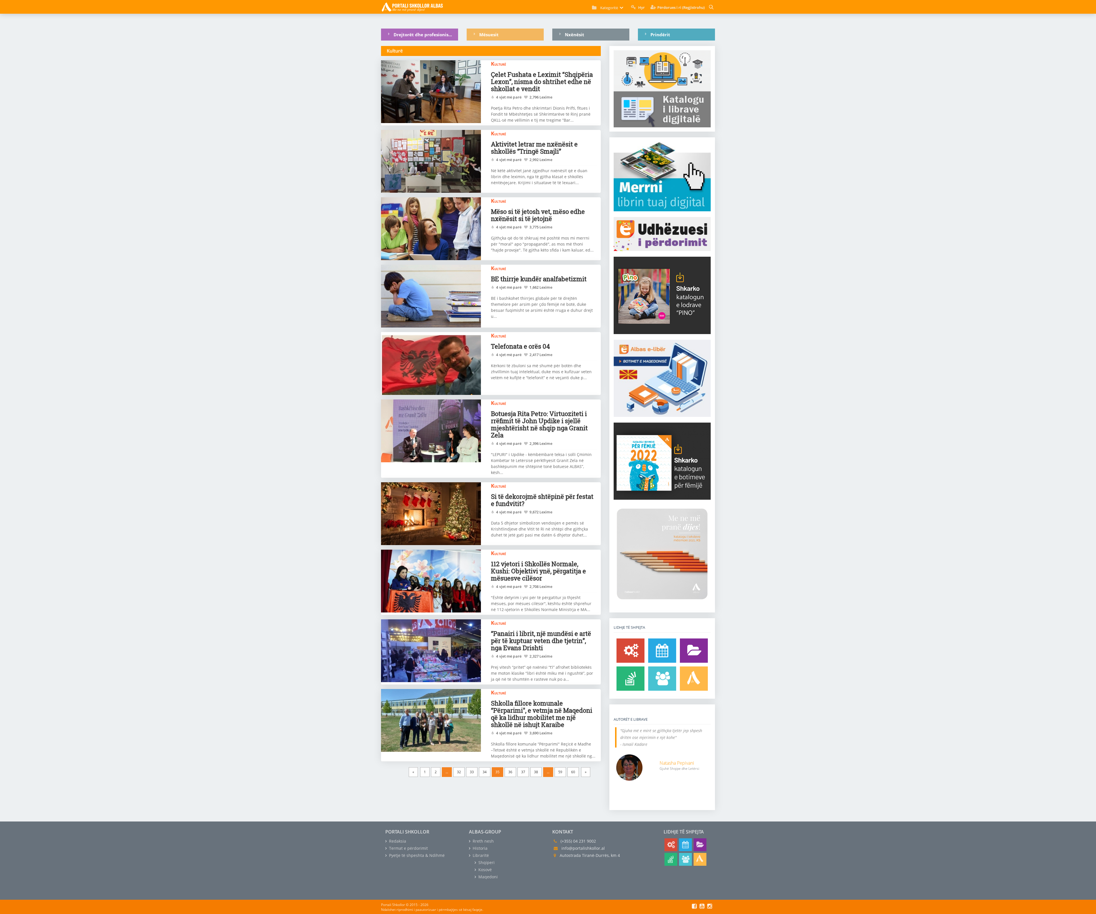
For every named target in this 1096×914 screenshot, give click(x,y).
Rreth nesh (483, 841)
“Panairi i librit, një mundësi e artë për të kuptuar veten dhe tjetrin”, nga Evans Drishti (541, 640)
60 (573, 772)
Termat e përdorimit (408, 848)
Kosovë (484, 869)
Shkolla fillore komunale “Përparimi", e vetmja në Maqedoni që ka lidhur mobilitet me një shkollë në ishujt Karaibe (541, 714)
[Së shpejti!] (662, 650)
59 (560, 772)
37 (523, 772)
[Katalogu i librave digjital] (694, 650)
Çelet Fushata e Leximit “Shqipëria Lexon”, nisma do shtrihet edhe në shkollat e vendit (542, 81)
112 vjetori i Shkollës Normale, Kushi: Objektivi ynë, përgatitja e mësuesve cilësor (538, 571)
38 (536, 772)
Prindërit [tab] (660, 34)
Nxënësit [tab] (574, 34)
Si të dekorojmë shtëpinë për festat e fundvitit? (542, 500)
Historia (479, 848)
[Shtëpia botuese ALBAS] (694, 678)
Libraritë (480, 855)
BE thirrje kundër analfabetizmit (539, 279)
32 (459, 772)
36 (510, 772)
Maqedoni (487, 876)
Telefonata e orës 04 (520, 346)
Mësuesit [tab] (489, 34)
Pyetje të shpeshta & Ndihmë (416, 855)
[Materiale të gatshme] (630, 650)
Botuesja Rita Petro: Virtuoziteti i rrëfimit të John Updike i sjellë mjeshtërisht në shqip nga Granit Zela (539, 424)
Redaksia (397, 841)
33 (472, 772)
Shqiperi (486, 862)
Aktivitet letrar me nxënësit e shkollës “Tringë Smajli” (534, 147)
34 (485, 772)
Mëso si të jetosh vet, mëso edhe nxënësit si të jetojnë (538, 215)
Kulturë (498, 63)
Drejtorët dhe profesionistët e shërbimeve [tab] (426, 34)
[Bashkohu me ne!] (662, 678)
